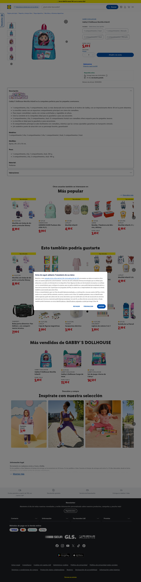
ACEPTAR (101, 306)
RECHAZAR (76, 306)
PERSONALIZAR (88, 306)
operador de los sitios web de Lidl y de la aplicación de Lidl (62, 278)
